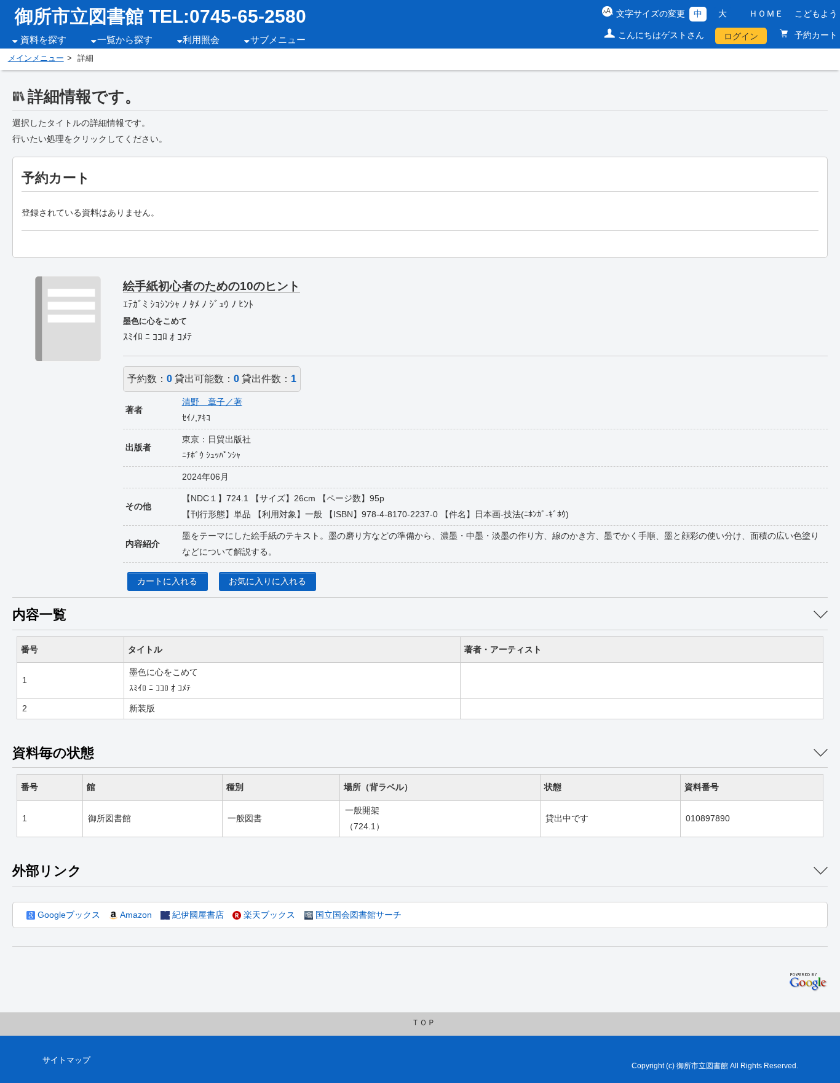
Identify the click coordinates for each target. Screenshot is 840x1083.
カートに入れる (167, 581)
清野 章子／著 (212, 402)
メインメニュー (36, 58)
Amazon (134, 915)
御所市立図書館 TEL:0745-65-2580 (160, 16)
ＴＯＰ (423, 1022)
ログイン (741, 36)
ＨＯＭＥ (766, 13)
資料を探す (43, 40)
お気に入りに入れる (267, 581)
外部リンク (47, 870)
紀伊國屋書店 (196, 915)
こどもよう (816, 13)
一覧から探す (125, 40)
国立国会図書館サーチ (357, 915)
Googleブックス (67, 915)
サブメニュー (278, 40)
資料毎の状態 (53, 752)
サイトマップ (66, 1060)
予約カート (815, 35)
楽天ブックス (268, 915)
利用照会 (201, 40)
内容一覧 (39, 614)
